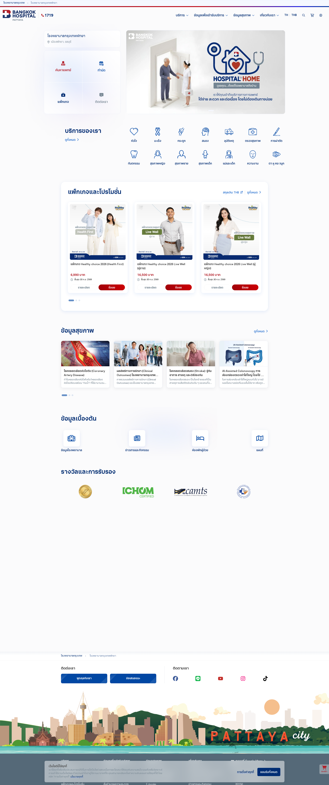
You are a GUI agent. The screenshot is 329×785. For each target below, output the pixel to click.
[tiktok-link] (265, 678)
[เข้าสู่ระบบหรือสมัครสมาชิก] (321, 15)
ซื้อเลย (111, 287)
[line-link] (197, 678)
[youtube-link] (220, 678)
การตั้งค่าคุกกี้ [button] (245, 772)
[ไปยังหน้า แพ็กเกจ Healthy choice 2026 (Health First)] (98, 232)
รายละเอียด (84, 287)
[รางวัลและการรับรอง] (85, 491)
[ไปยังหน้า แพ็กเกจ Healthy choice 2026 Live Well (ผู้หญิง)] (231, 232)
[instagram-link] (243, 678)
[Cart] (312, 15)
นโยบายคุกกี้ (76, 777)
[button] (291, 15)
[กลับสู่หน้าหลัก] (19, 15)
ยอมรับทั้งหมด (268, 772)
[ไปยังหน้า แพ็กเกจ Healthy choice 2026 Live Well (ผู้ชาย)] (164, 232)
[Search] (304, 15)
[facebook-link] (175, 678)
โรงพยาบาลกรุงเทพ (71, 656)
